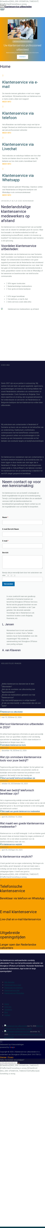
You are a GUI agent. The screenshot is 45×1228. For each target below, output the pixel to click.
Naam (5, 517)
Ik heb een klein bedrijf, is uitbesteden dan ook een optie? (21, 704)
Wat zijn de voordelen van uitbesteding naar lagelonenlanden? (18, 690)
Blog (6, 1012)
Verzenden (8, 584)
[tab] (22, 685)
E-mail (5, 541)
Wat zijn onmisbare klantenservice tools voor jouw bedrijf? (20, 759)
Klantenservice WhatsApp (14, 993)
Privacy (10, 1057)
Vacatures (8, 1009)
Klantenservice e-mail (12, 985)
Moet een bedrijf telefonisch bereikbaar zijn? (17, 792)
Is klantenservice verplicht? (16, 856)
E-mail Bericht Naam (10, 529)
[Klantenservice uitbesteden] (22, 6)
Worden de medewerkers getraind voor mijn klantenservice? (18, 696)
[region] (22, 39)
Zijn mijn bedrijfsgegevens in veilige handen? (19, 700)
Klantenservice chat (11, 990)
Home (6, 1004)
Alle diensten (9, 982)
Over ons (7, 1007)
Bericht (5, 553)
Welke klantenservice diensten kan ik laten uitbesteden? (18, 685)
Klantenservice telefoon (13, 988)
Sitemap (3, 1057)
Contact (7, 1015)
